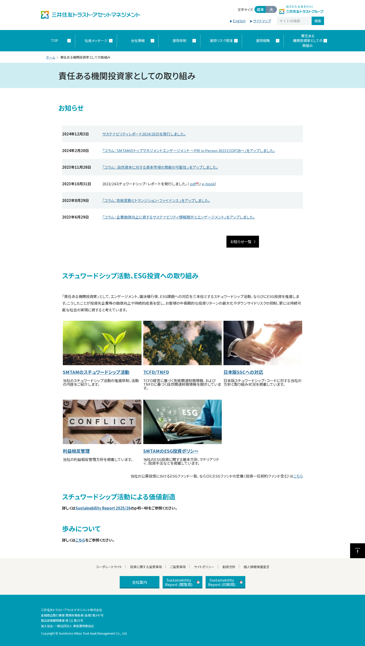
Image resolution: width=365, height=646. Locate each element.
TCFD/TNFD (156, 372)
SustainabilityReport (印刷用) (221, 582)
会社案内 (139, 582)
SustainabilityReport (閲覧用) (178, 582)
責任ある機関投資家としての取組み (308, 40)
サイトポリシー (204, 566)
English (239, 20)
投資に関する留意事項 (146, 566)
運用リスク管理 (221, 40)
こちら (298, 476)
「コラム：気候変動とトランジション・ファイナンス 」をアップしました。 (156, 200)
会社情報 (138, 40)
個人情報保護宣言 (256, 566)
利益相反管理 (76, 451)
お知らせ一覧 (241, 241)
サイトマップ (262, 20)
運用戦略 (263, 40)
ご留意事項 (178, 566)
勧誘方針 (228, 566)
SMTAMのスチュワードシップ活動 (96, 372)
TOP (54, 40)
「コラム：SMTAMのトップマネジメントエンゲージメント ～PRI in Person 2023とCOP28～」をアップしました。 (188, 150)
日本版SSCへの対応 (243, 372)
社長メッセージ (96, 40)
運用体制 (179, 40)
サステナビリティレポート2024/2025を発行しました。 (144, 133)
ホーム (50, 57)
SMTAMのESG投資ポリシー (170, 451)
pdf (193, 183)
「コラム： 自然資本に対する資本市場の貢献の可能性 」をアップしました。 (160, 167)
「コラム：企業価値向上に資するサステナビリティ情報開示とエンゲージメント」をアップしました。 (178, 217)
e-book (208, 183)
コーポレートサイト (109, 566)
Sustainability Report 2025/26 (103, 508)
